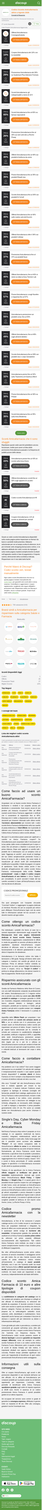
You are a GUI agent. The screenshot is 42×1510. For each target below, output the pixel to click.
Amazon (5, 705)
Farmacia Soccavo (8, 715)
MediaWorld (18, 701)
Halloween (5, 1476)
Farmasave (6, 693)
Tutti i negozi (6, 1439)
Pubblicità (5, 1434)
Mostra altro (21, 619)
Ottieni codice (19, 60)
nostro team (8, 582)
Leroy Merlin (7, 701)
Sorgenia (28, 701)
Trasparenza (6, 1459)
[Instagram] (12, 1490)
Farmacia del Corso (28, 724)
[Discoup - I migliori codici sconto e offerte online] (21, 3)
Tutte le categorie (8, 1442)
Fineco (20, 693)
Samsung (33, 697)
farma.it (5, 728)
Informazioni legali (8, 1456)
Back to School (7, 1472)
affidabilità (15, 593)
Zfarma (16, 724)
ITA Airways (14, 697)
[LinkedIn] (7, 1490)
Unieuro (5, 697)
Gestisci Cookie (34, 1504)
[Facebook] (3, 1490)
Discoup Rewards (8, 1446)
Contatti (4, 1449)
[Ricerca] (38, 3)
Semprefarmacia (17, 719)
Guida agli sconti (8, 1444)
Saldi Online (6, 1469)
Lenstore (28, 719)
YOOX (14, 693)
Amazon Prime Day (9, 1474)
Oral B (12, 728)
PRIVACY (21, 1504)
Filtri (37, 24)
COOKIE (27, 1504)
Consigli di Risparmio (18, 15)
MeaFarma (32, 715)
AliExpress (24, 697)
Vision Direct (6, 724)
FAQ (3, 1451)
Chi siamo (5, 1432)
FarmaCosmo (21, 715)
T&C (3, 1454)
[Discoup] (21, 1423)
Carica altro (21, 433)
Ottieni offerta (20, 40)
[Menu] (3, 3)
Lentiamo (5, 719)
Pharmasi (20, 728)
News (4, 1437)
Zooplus (28, 693)
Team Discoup (7, 1461)
